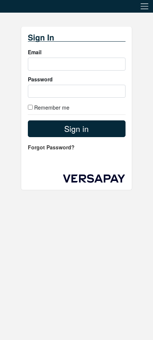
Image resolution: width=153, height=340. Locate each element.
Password (40, 79)
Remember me (51, 107)
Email (35, 52)
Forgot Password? (51, 147)
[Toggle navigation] (144, 6)
